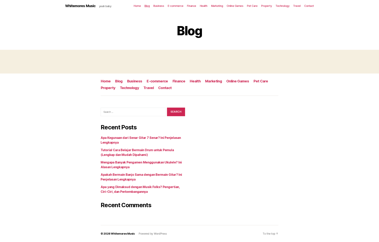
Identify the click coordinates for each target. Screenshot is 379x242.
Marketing (217, 5)
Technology (282, 5)
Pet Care (252, 5)
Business (158, 5)
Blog (147, 5)
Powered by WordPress (153, 233)
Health (203, 5)
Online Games (235, 5)
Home (137, 5)
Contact (309, 5)
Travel (297, 5)
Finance (191, 5)
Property (266, 5)
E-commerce (175, 5)
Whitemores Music (80, 6)
